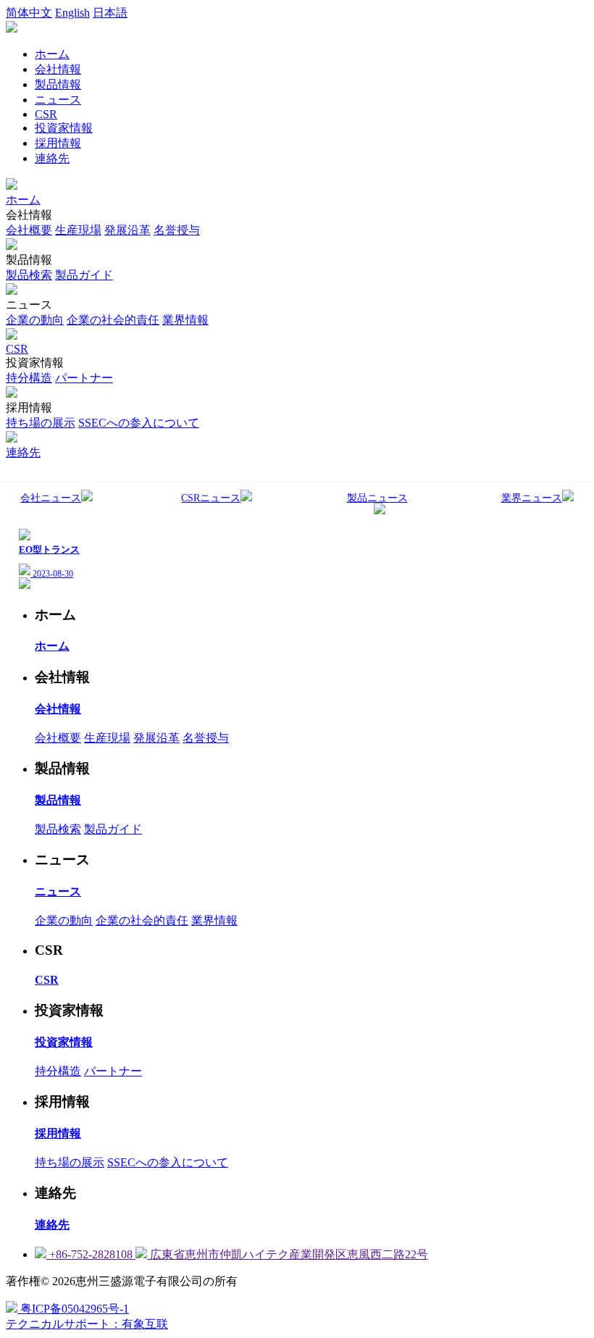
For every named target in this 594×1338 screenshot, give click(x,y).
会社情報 (58, 69)
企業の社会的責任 (113, 320)
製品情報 (58, 84)
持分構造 (29, 378)
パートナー (84, 378)
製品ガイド (84, 275)
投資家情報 (64, 128)
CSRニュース (210, 498)
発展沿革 (127, 230)
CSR (46, 114)
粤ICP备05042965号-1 (73, 1309)
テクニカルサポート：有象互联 (87, 1324)
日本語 (110, 13)
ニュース (58, 99)
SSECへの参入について (138, 423)
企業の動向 (35, 320)
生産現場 (78, 230)
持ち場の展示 (40, 423)
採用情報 (58, 143)
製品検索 (29, 275)
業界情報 (185, 320)
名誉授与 (177, 230)
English (72, 13)
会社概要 (29, 230)
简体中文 (29, 13)
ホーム (52, 54)
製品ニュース (377, 498)
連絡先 (52, 158)
